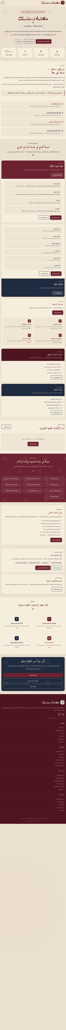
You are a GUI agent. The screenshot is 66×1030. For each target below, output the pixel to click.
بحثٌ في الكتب (44, 274)
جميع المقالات (56, 413)
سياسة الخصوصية (37, 821)
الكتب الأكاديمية (60, 751)
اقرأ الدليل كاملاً (56, 540)
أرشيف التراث (61, 757)
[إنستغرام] (63, 714)
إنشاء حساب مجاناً (33, 681)
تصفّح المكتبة (29, 41)
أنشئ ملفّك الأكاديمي (43, 568)
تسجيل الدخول (60, 808)
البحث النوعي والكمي (56, 399)
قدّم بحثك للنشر (56, 218)
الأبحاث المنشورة (60, 730)
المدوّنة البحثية (60, 802)
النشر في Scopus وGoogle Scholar (53, 402)
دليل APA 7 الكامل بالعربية (55, 408)
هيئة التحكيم (43, 218)
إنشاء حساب (61, 810)
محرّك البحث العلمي (59, 763)
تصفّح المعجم (56, 589)
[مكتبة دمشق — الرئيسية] (53, 3)
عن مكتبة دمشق (60, 799)
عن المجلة (61, 728)
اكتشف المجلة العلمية (44, 41)
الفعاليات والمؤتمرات (59, 787)
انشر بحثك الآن (33, 444)
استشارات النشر (60, 784)
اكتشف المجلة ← (57, 175)
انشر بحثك (18, 41)
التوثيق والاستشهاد (59, 781)
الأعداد (62, 733)
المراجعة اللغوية (60, 778)
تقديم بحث (61, 736)
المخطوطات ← (58, 293)
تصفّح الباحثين (56, 568)
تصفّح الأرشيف (56, 378)
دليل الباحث (61, 742)
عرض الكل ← (6, 427)
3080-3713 (52, 718)
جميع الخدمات (57, 313)
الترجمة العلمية (60, 775)
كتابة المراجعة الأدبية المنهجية (54, 405)
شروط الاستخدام (29, 821)
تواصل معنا (33, 686)
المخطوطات (61, 754)
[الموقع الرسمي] (59, 714)
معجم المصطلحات (59, 766)
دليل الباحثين (61, 789)
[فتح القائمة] (3, 2)
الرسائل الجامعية (60, 760)
